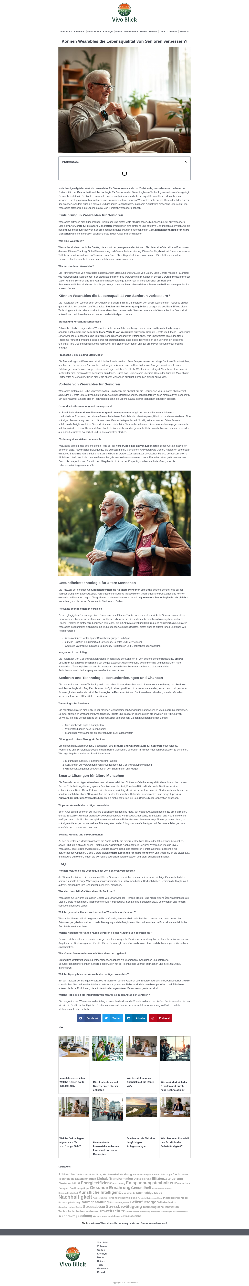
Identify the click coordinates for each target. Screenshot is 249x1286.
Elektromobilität (69, 1183)
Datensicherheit (85, 1178)
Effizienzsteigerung (167, 1178)
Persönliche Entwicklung (122, 1197)
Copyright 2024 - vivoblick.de (125, 1283)
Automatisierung (140, 1174)
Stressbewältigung (124, 1206)
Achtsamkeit (67, 1174)
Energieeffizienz (96, 1183)
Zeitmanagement (131, 1216)
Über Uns (102, 1268)
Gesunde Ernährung (110, 1187)
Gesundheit (94, 31)
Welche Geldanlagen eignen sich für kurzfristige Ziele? (71, 1142)
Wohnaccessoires (180, 1212)
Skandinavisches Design (70, 1207)
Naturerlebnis (100, 1198)
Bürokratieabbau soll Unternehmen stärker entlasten (105, 1086)
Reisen (153, 31)
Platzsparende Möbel (175, 1197)
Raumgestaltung (94, 1202)
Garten (101, 1250)
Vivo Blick (66, 31)
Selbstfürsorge (143, 1202)
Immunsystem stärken (162, 1188)
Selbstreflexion (166, 1202)
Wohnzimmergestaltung (106, 1216)
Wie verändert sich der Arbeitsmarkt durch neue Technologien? (174, 1086)
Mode (118, 31)
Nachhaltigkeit (75, 1197)
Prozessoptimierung (69, 1202)
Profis (143, 31)
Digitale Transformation (115, 1178)
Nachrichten (131, 31)
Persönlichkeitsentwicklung (150, 1198)
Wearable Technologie (161, 1212)
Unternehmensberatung (138, 1212)
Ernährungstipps (79, 1188)
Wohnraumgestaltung (75, 1215)
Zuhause (172, 31)
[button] (185, 162)
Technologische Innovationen (78, 1211)
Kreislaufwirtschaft (68, 1193)
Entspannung (118, 1183)
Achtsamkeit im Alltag (89, 1174)
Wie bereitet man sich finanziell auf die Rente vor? (140, 1082)
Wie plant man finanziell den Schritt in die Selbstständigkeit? (175, 1142)
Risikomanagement (119, 1202)
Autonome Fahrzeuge (160, 1174)
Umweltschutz (111, 1211)
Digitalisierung (142, 1178)
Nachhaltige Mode (149, 1192)
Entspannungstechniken (150, 1182)
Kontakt (184, 31)
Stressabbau (94, 1206)
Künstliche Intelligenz (100, 1192)
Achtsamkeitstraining (117, 1174)
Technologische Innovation (161, 1207)
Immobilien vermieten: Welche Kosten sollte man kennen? (72, 1082)
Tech (162, 31)
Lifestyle (108, 31)
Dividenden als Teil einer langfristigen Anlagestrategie (141, 1142)
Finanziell (79, 31)
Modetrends (128, 1193)
